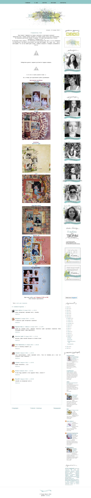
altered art (73, 483)
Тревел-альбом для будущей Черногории (75, 396)
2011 (67, 346)
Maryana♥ (17, 318)
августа (69, 325)
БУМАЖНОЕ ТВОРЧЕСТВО (72, 433)
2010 (67, 348)
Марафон (77, 481)
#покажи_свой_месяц (69, 478)
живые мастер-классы (72, 477)
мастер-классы (70, 473)
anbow (68, 381)
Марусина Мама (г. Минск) (22, 326)
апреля (69, 331)
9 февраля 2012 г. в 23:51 (26, 370)
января (69, 336)
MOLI (68, 409)
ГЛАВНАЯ (27, 2)
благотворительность (69, 484)
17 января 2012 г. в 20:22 (32, 344)
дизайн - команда (74, 475)
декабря (69, 318)
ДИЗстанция (67, 479)
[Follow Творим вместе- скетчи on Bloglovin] (71, 298)
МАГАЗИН (53, 2)
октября (69, 321)
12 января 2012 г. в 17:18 (31, 336)
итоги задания (70, 468)
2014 (67, 313)
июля (68, 326)
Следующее (15, 408)
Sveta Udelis (18, 310)
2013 (67, 315)
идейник (73, 480)
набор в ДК (72, 479)
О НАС (36, 2)
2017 (67, 308)
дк (75, 480)
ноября (69, 320)
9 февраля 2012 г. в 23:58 (27, 379)
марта (68, 333)
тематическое (68, 476)
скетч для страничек (22, 303)
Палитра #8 (69, 339)
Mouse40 (17, 379)
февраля (69, 335)
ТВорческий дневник (69, 482)
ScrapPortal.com (70, 370)
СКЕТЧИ (44, 2)
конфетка (77, 483)
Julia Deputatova (19, 344)
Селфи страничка (70, 371)
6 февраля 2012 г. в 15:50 (27, 362)
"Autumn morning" (75, 410)
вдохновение (73, 476)
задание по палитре (70, 474)
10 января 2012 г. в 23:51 (27, 318)
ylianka (17, 353)
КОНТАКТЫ (63, 2)
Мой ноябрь (74, 434)
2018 (67, 307)
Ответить (17, 314)
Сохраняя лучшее (70, 355)
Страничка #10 (70, 344)
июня (68, 328)
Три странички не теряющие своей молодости (75, 357)
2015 (67, 311)
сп (74, 482)
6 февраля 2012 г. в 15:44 (27, 353)
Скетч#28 (69, 338)
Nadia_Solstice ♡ (70, 421)
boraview (68, 393)
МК (72, 469)
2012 (67, 316)
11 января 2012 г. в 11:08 (36, 326)
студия (77, 477)
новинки (77, 473)
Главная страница (36, 408)
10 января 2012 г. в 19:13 (29, 310)
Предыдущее (57, 408)
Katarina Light (19, 336)
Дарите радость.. (70, 447)
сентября (69, 323)
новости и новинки (74, 472)
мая (68, 329)
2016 (67, 310)
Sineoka (48, 495)
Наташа (17, 370)
